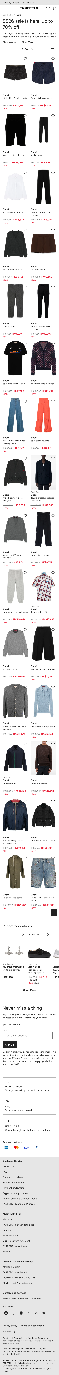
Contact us (8, 1166)
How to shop (13, 1086)
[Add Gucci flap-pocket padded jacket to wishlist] (53, 801)
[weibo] (43, 1312)
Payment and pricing (14, 1188)
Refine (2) (27, 49)
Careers (7, 1230)
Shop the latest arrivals (23, 2)
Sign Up (9, 1045)
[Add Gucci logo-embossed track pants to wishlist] (25, 572)
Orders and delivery (13, 1177)
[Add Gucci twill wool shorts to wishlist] (53, 230)
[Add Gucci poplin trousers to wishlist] (53, 115)
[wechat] (36, 1312)
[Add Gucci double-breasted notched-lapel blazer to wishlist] (53, 458)
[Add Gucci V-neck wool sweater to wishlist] (25, 230)
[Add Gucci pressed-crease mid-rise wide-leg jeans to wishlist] (25, 401)
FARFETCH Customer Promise (19, 1204)
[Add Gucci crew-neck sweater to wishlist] (53, 744)
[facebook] (21, 1312)
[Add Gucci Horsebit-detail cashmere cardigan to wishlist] (25, 686)
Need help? (12, 1126)
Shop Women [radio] (10, 43)
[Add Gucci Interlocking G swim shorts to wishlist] (25, 58)
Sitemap (7, 1251)
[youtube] (28, 1312)
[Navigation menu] (4, 8)
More (53, 36)
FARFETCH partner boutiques (18, 1224)
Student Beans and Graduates (19, 1277)
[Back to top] (54, 912)
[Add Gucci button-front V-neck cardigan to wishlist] (25, 515)
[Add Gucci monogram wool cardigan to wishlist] (53, 344)
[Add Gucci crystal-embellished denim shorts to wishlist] (53, 858)
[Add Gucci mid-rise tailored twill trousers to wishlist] (53, 287)
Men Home (8, 15)
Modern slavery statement (16, 1241)
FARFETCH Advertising (15, 1246)
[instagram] (6, 1312)
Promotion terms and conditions (20, 1198)
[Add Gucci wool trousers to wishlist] (25, 287)
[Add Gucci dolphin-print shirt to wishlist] (53, 572)
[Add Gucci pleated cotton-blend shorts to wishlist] (25, 115)
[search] (11, 8)
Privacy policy (10, 1325)
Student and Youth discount (18, 1283)
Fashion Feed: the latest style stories (22, 1298)
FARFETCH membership (15, 1272)
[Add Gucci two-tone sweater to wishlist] (25, 629)
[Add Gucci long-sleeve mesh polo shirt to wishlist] (53, 686)
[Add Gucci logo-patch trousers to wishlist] (53, 401)
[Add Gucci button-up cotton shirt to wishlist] (25, 172)
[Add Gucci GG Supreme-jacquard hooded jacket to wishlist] (25, 801)
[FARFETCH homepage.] (29, 8)
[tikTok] (13, 1312)
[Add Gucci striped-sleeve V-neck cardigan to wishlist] (25, 458)
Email (5, 1030)
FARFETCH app (11, 1235)
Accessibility (9, 1331)
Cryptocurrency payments (16, 1193)
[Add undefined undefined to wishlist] (22, 934)
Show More (29, 990)
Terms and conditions (32, 1325)
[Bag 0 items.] (54, 8)
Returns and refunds (13, 1182)
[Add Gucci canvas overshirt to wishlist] (25, 744)
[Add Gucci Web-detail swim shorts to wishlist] (53, 58)
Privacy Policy (19, 1058)
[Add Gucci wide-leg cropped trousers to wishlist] (53, 629)
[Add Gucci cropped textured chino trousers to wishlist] (53, 172)
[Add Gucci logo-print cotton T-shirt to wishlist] (25, 344)
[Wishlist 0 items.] (48, 8)
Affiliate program (11, 1267)
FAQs (8, 1106)
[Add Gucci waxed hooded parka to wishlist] (25, 858)
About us (7, 1219)
